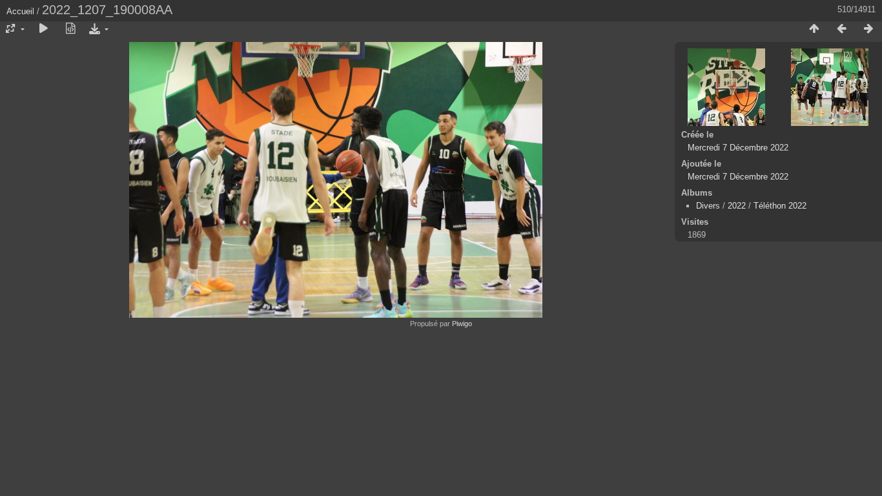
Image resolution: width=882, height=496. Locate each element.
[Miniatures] (814, 29)
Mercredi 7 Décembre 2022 (738, 147)
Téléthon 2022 (780, 206)
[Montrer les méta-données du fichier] (70, 29)
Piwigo (462, 323)
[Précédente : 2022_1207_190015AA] (841, 29)
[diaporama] (43, 29)
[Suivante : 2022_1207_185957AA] (868, 29)
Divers (708, 206)
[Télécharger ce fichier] (97, 29)
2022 (737, 206)
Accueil (20, 11)
